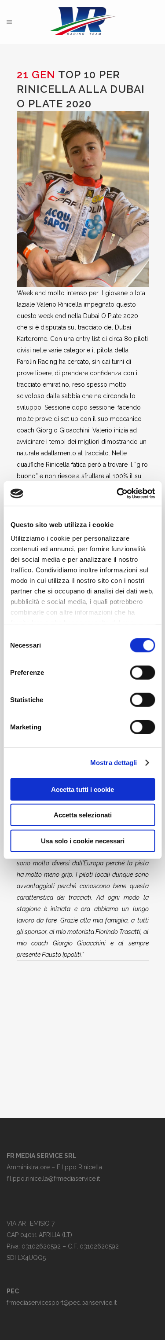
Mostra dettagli (113, 762)
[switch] (142, 672)
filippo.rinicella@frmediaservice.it (53, 1178)
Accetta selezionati (83, 815)
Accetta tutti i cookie (82, 789)
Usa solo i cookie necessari (83, 840)
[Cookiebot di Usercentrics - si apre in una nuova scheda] (117, 493)
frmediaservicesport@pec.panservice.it (62, 1302)
